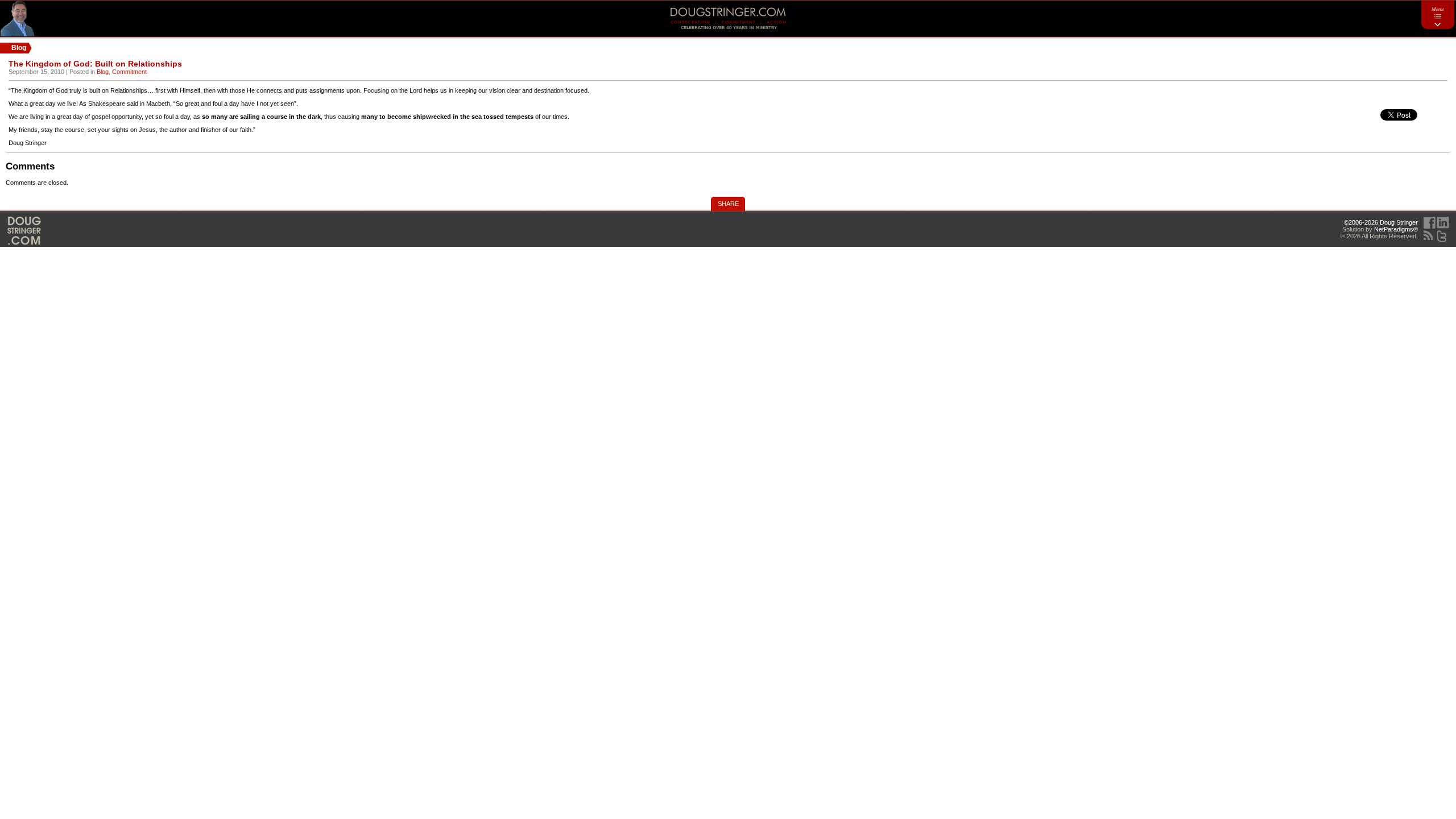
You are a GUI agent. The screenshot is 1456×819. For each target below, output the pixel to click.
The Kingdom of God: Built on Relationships (95, 63)
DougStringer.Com (24, 231)
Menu (1438, 8)
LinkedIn (1443, 223)
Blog (103, 71)
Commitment (129, 71)
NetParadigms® (1396, 229)
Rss (1428, 235)
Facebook (1430, 223)
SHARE (728, 203)
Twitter (1442, 236)
